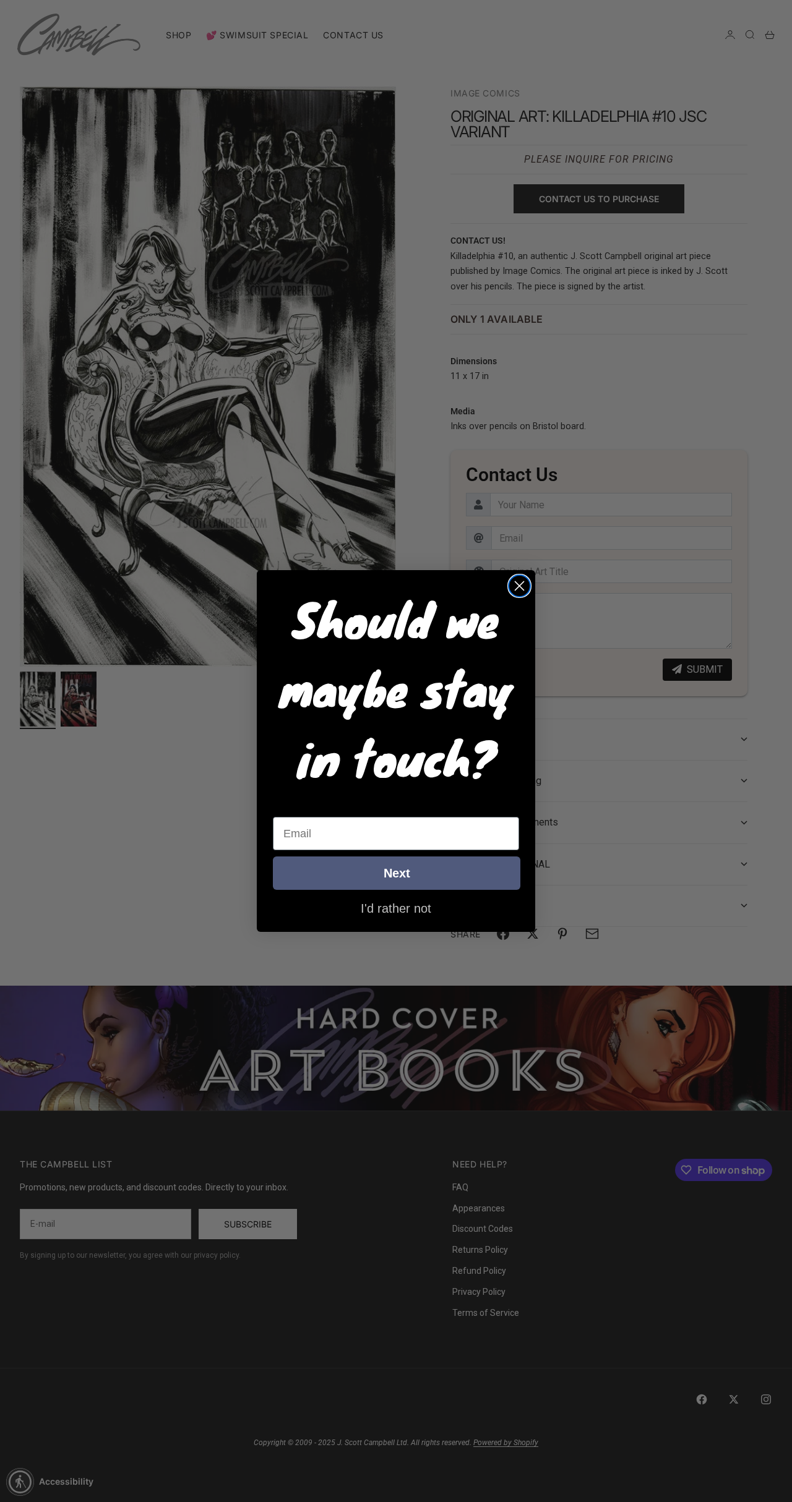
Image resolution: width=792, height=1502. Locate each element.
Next (397, 873)
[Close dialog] (519, 586)
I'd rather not (396, 907)
